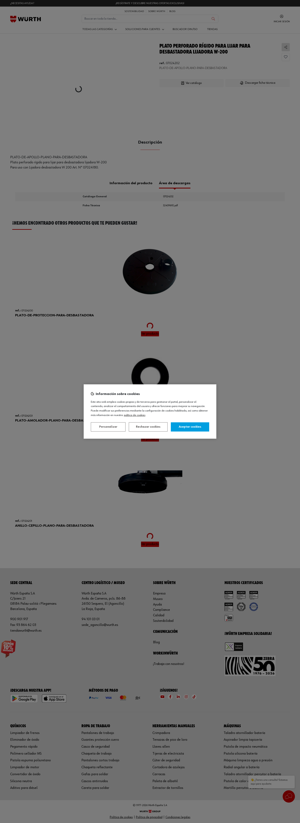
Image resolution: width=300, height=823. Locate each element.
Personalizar (108, 426)
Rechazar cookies (148, 426)
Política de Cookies (134, 415)
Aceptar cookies (190, 426)
